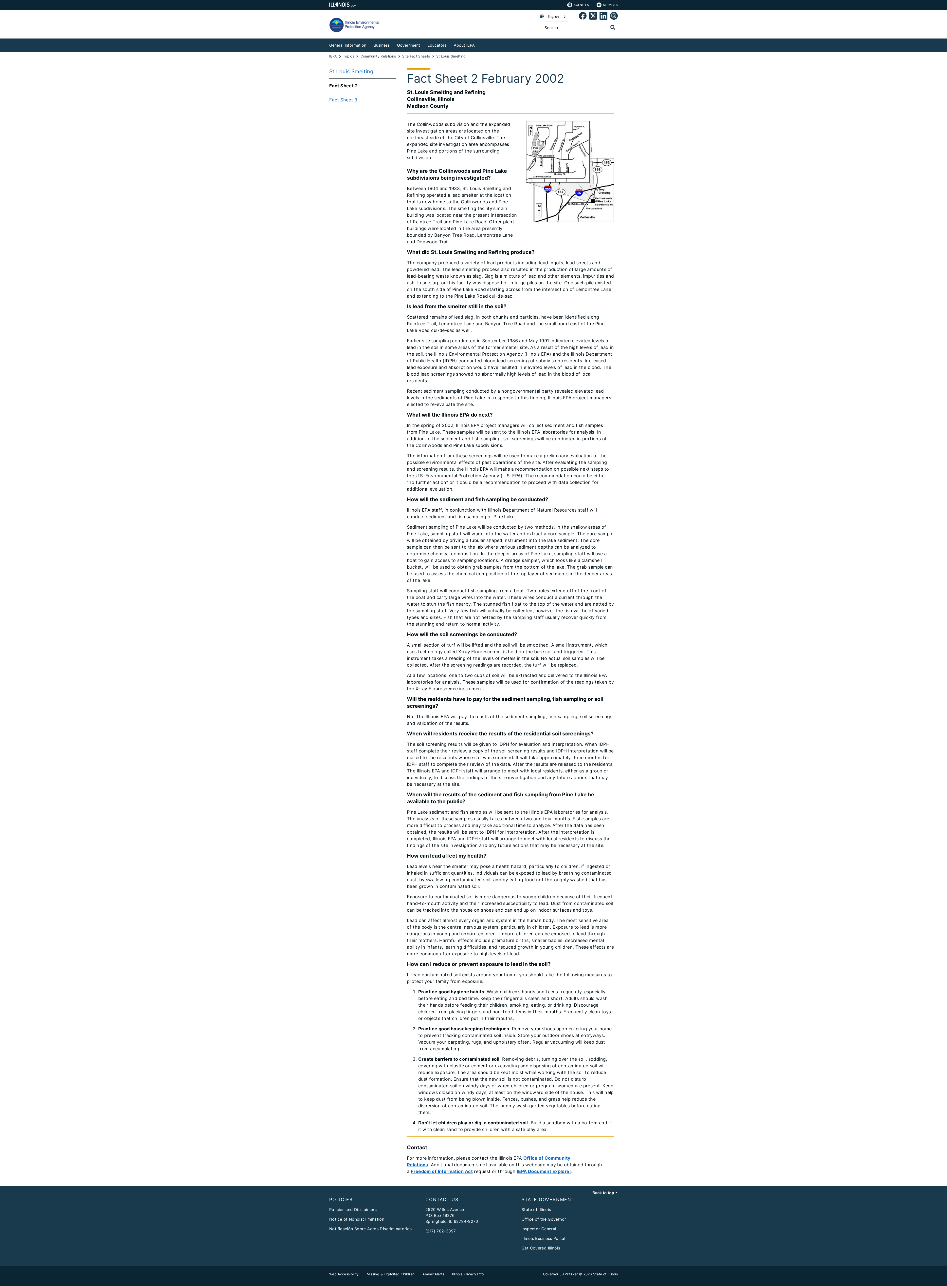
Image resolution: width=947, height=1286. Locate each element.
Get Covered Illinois (541, 1248)
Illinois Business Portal (543, 1238)
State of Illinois (536, 1209)
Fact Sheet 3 (343, 99)
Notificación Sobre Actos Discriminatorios (370, 1228)
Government (408, 45)
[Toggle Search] (612, 27)
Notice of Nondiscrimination (356, 1219)
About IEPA (464, 45)
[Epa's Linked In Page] (603, 16)
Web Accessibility (344, 1274)
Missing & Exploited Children (391, 1274)
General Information (347, 45)
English (553, 17)
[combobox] (557, 16)
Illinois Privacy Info (468, 1274)
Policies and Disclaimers (353, 1209)
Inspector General (539, 1228)
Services (610, 5)
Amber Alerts (433, 1274)
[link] (583, 16)
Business (382, 45)
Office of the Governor (544, 1219)
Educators (436, 45)
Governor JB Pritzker (560, 1274)
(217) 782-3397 (440, 1230)
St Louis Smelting (351, 71)
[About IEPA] (478, 44)
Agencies (581, 5)
